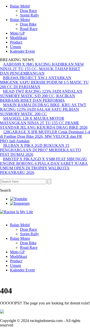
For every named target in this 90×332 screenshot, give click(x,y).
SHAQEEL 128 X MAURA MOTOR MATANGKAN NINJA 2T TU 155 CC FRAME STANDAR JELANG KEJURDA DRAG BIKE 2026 (44, 123)
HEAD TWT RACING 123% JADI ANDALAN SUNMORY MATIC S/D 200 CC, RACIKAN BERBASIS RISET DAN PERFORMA (41, 95)
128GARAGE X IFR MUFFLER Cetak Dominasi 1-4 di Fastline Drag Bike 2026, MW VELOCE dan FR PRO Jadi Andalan (45, 136)
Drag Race (28, 11)
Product (16, 42)
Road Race (29, 29)
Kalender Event (22, 51)
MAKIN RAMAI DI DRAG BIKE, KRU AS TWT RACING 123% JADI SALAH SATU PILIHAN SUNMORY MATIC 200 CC (43, 109)
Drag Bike (28, 24)
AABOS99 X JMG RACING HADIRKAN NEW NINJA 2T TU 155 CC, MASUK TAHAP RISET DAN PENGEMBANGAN (42, 68)
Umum (15, 47)
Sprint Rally (29, 15)
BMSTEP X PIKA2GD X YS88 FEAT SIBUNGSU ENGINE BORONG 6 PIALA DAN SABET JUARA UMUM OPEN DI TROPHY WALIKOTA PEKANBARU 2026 (44, 166)
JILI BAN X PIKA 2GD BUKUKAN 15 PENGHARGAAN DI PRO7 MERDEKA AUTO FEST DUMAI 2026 (40, 150)
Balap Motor (20, 20)
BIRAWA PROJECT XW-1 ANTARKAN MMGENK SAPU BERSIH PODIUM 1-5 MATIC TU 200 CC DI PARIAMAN (44, 82)
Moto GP (17, 33)
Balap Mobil (20, 6)
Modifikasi (18, 38)
